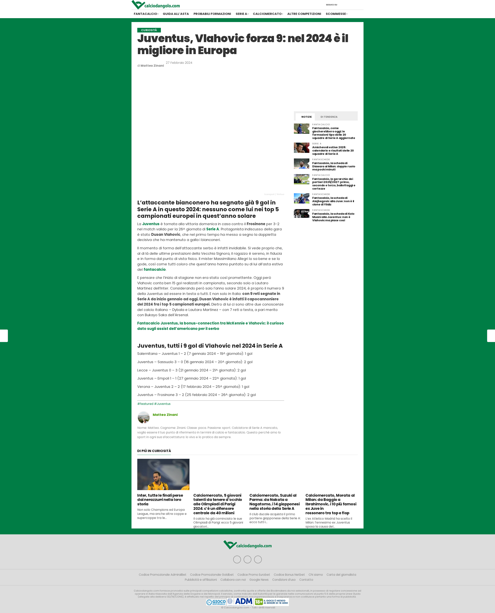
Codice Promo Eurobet (253, 575)
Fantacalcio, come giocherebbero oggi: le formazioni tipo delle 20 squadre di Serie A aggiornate (333, 133)
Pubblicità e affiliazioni (201, 580)
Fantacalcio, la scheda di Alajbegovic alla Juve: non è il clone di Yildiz (333, 201)
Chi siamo (316, 575)
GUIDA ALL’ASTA (176, 14)
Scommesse (336, 14)
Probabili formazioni (212, 14)
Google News (259, 580)
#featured (145, 404)
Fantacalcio (145, 14)
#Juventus (162, 404)
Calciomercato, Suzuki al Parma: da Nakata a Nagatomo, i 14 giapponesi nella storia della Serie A (274, 502)
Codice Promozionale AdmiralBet (162, 575)
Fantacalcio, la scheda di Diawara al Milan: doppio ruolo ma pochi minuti (333, 166)
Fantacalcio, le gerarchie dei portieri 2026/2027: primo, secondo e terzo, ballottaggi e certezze (333, 184)
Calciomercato (267, 14)
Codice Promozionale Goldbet (212, 575)
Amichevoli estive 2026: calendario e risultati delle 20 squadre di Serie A (333, 150)
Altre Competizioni (304, 14)
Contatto (306, 580)
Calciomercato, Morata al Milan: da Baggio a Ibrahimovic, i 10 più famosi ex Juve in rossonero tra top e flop (331, 504)
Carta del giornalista (341, 575)
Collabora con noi (233, 580)
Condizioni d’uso (284, 580)
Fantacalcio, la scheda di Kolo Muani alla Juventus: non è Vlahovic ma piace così (333, 217)
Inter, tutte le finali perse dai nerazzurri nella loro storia (160, 500)
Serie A (241, 14)
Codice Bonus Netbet (289, 575)
